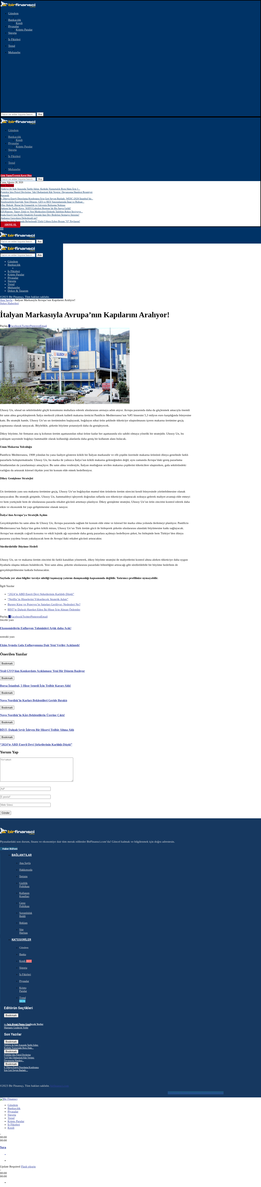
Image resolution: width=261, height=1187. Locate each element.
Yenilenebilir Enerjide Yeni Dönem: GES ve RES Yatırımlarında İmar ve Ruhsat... (42, 201)
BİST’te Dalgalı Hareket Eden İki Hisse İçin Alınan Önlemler (44, 609)
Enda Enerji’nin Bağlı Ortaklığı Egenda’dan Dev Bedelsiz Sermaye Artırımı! (40, 214)
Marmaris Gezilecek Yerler (16, 1027)
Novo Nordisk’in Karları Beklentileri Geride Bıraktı (33, 700)
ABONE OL (10, 224)
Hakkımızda (25, 869)
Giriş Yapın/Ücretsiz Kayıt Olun (16, 175)
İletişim (23, 876)
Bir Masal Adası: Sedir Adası (17, 1024)
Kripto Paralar (24, 29)
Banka (22, 954)
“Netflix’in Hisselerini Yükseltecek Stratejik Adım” (38, 599)
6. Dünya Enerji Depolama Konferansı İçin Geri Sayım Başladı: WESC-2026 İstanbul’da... (47, 198)
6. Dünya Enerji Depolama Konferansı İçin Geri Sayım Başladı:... (21, 1069)
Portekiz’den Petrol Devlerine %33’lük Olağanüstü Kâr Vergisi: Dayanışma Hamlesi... (19, 1057)
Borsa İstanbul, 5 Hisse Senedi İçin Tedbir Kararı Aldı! (35, 685)
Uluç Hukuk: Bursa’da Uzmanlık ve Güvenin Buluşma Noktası (33, 205)
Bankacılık (14, 19)
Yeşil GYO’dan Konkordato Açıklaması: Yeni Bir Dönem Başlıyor (42, 671)
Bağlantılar (22, 855)
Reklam (23, 922)
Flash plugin (28, 1166)
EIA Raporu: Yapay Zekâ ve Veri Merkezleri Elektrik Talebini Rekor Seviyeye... (42, 211)
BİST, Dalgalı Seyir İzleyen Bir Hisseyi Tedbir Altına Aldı (37, 729)
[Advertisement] (130, 83)
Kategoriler (21, 939)
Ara (40, 114)
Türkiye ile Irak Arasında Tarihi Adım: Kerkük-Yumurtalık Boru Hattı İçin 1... (40, 188)
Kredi (19, 23)
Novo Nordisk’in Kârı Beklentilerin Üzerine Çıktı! (32, 715)
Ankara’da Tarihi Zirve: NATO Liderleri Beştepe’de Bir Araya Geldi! (36, 208)
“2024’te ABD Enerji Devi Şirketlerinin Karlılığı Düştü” (41, 594)
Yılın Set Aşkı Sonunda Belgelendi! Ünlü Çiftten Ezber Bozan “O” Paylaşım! (40, 221)
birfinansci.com (59, 1085)
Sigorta (12, 32)
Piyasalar (13, 26)
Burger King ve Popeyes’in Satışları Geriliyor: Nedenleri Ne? (44, 604)
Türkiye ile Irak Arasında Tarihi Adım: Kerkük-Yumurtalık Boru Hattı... (21, 1046)
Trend (11, 45)
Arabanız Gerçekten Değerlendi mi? (19, 218)
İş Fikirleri (14, 39)
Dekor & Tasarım (18, 290)
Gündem (13, 13)
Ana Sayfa (6, 300)
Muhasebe (14, 52)
